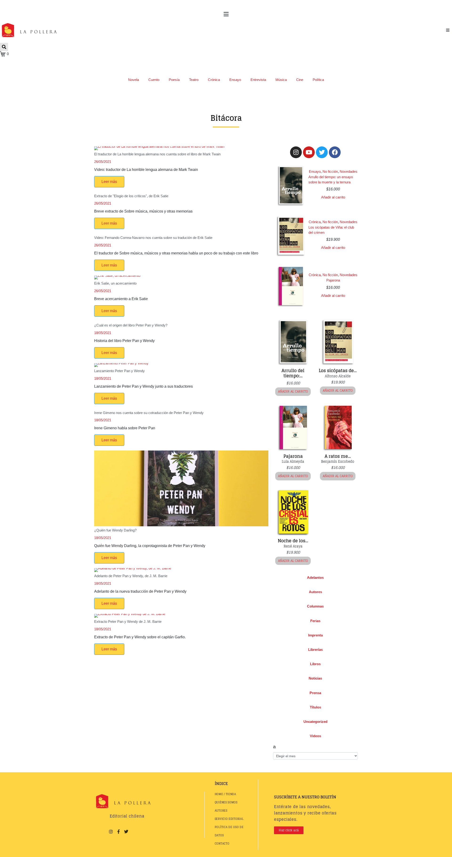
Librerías (315, 650)
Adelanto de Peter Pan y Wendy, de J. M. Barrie (130, 576)
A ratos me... (338, 456)
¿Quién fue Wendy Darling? (115, 530)
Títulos (315, 707)
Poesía (174, 80)
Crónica (214, 80)
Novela (133, 80)
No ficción (330, 171)
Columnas (315, 606)
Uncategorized (315, 722)
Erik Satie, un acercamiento (115, 283)
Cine (299, 80)
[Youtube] (309, 152)
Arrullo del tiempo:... (293, 373)
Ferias (315, 621)
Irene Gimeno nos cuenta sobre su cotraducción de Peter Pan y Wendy (149, 413)
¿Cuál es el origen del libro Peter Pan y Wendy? (130, 325)
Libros (315, 664)
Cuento (153, 80)
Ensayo (235, 80)
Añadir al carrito (333, 197)
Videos (315, 736)
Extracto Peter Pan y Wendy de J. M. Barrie (127, 622)
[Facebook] (335, 152)
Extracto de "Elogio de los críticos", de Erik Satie (131, 196)
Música (281, 80)
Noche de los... (293, 540)
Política (318, 80)
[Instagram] (296, 152)
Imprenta (315, 635)
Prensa (315, 693)
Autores (315, 592)
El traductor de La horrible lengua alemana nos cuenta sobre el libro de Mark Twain (157, 154)
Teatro (193, 80)
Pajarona (333, 280)
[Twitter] (322, 152)
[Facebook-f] (118, 831)
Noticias (315, 678)
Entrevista (258, 80)
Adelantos (315, 577)
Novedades (348, 171)
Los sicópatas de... (338, 370)
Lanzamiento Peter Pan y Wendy (119, 371)
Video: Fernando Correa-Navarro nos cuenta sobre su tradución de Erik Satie (153, 238)
